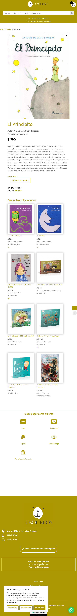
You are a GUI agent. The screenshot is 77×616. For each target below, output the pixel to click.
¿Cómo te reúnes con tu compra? (38, 548)
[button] (66, 36)
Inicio (2, 29)
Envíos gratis (31, 21)
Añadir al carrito (20, 180)
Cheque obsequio (44, 21)
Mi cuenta (32, 18)
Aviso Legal (38, 582)
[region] (26, 599)
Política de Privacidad (38, 586)
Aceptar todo (39, 607)
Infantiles (8, 29)
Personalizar (12, 607)
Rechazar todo (26, 607)
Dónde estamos (43, 18)
